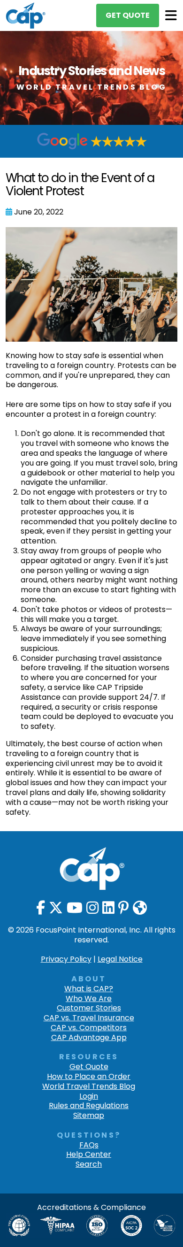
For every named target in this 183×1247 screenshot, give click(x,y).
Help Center (88, 1155)
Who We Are (89, 999)
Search (89, 1165)
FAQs (89, 1145)
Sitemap (88, 1116)
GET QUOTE (128, 15)
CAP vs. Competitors (89, 1028)
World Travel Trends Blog (88, 1087)
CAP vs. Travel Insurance (89, 1018)
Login (88, 1097)
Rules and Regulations (89, 1106)
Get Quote (88, 1067)
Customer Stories (89, 1008)
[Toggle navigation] (171, 15)
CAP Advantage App (89, 1038)
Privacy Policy (66, 959)
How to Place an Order (88, 1077)
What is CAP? (88, 989)
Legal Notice (120, 959)
